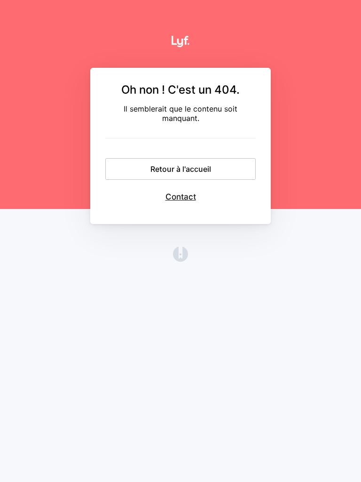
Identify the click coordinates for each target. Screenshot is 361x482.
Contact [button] (180, 196)
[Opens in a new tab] (180, 259)
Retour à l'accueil (180, 169)
